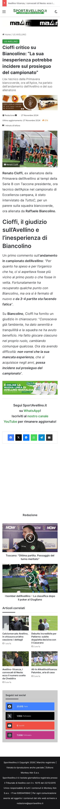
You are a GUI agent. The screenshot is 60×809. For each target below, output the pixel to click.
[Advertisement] (30, 478)
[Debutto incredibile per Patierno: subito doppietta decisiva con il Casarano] (44, 623)
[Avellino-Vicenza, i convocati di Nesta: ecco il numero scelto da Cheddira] (15, 658)
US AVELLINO (19, 34)
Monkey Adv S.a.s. (30, 772)
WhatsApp (32, 411)
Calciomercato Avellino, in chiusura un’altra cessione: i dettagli (15, 636)
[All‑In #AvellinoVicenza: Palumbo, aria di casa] (44, 658)
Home (7, 34)
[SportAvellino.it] (30, 11)
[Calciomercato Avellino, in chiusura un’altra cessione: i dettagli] (15, 623)
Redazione (9, 115)
